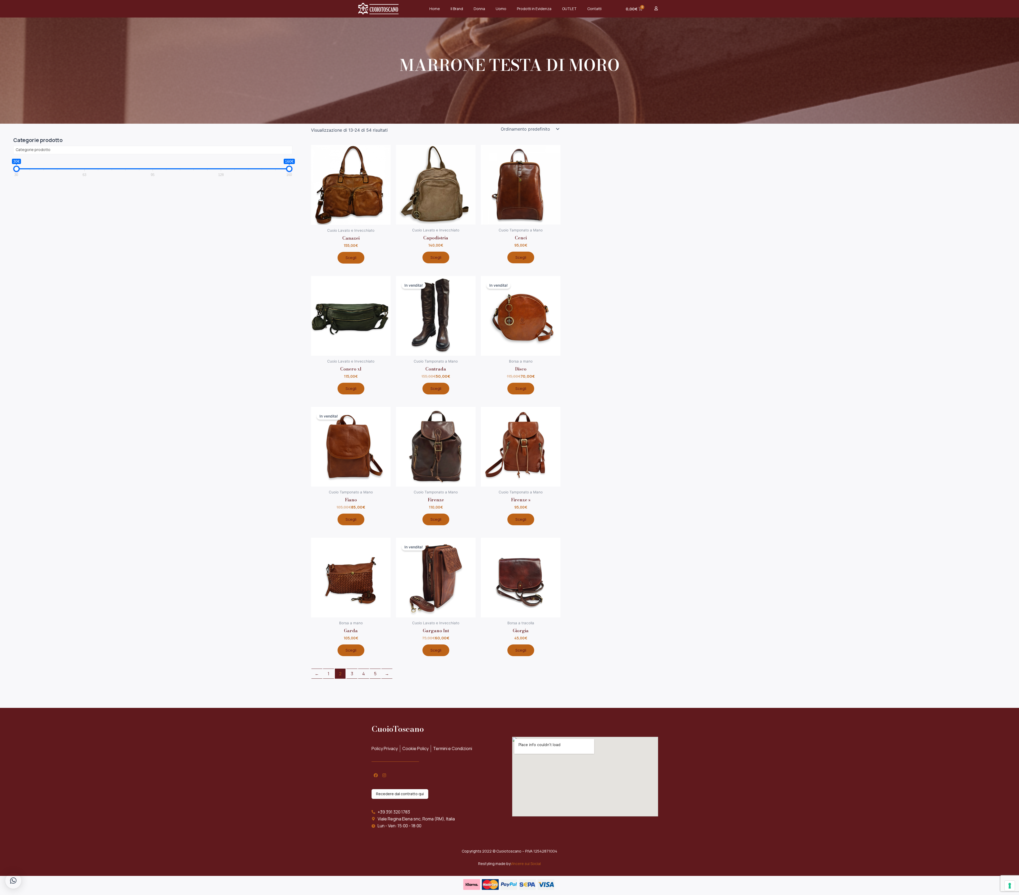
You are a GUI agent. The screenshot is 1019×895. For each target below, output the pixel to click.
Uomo (501, 8)
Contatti (594, 8)
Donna (479, 8)
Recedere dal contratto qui (400, 793)
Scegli (351, 257)
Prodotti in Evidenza (534, 8)
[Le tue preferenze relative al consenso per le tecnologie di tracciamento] (1010, 886)
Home (434, 8)
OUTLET (569, 8)
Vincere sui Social (526, 863)
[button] (13, 881)
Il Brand (457, 8)
